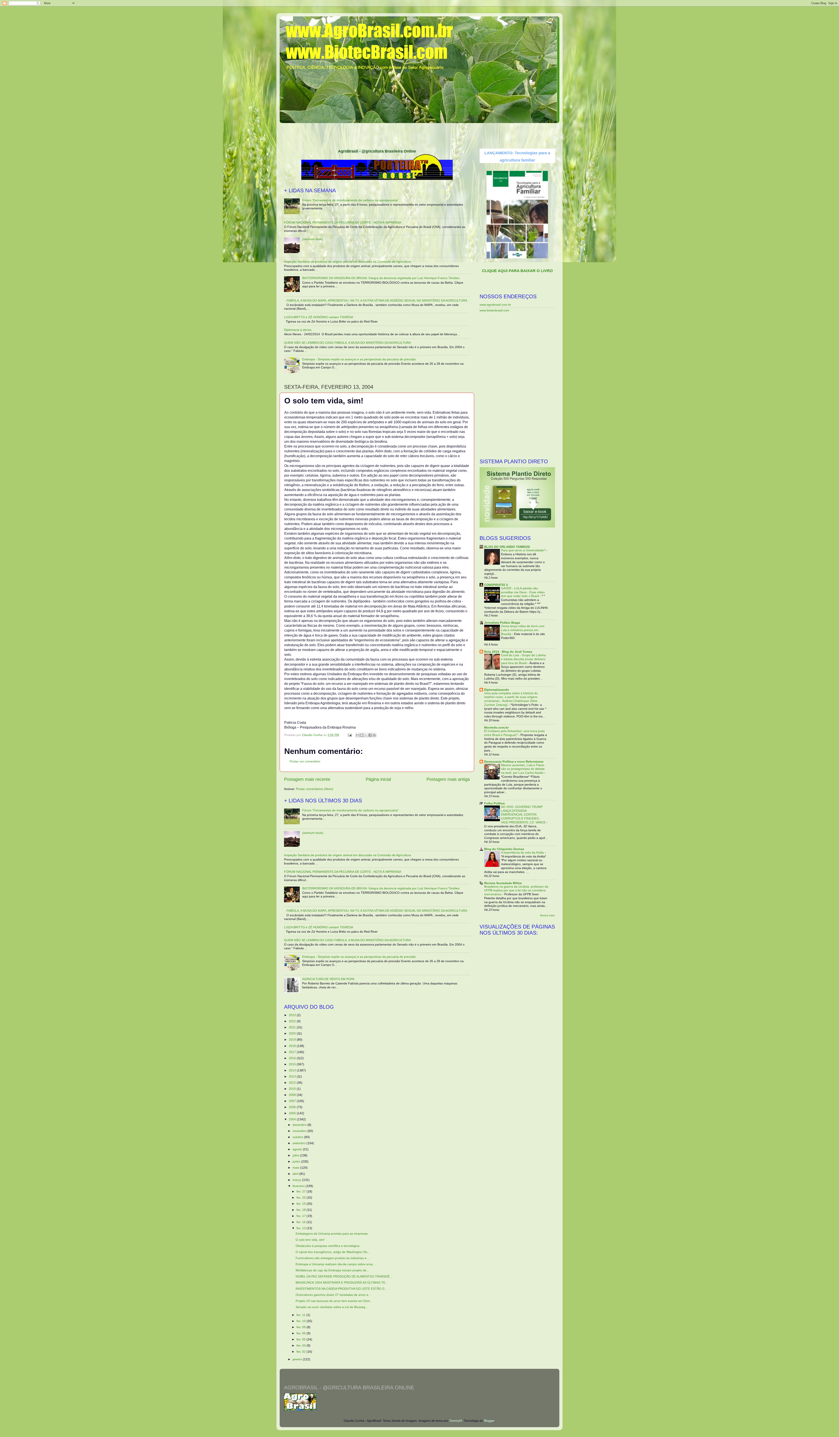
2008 (293, 1095)
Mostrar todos (547, 915)
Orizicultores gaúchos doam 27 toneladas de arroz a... (333, 1294)
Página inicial (378, 779)
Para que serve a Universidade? (523, 550)
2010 (293, 1088)
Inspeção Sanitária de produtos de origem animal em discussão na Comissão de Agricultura (347, 261)
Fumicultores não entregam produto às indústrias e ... (333, 1258)
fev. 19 (301, 1203)
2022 (293, 1021)
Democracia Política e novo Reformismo (514, 761)
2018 (293, 1046)
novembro (300, 1131)
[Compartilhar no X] (366, 735)
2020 (293, 1033)
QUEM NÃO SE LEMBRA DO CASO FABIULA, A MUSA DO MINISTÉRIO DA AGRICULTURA (347, 342)
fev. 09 (301, 1327)
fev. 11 (301, 1315)
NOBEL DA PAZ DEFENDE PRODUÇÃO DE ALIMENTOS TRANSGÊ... (344, 1276)
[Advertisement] (419, 134)
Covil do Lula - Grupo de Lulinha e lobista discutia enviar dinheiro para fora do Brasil (523, 659)
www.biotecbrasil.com (494, 310)
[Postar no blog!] (362, 735)
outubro (298, 1137)
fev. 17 (301, 1216)
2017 (293, 1052)
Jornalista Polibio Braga (502, 622)
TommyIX (455, 1420)
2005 (293, 1113)
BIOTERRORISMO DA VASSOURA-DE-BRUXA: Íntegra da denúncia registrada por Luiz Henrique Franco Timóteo (380, 278)
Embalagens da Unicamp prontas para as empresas (332, 1233)
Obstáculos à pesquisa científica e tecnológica (327, 1246)
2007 (293, 1101)
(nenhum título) (312, 239)
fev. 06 (301, 1333)
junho (297, 1161)
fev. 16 (301, 1222)
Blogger (489, 1420)
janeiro (298, 1359)
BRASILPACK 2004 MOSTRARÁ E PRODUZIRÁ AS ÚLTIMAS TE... (342, 1282)
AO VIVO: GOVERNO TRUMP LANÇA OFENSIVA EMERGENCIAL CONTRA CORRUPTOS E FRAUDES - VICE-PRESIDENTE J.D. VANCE (523, 814)
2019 (293, 1039)
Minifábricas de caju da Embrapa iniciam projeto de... (332, 1270)
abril (296, 1173)
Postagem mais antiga (448, 779)
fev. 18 (301, 1209)
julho (296, 1155)
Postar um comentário (305, 761)
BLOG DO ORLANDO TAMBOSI (507, 546)
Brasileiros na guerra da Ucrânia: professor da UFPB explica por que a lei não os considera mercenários (516, 890)
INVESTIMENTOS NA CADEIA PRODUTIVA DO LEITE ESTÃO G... (341, 1288)
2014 (293, 1070)
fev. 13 (301, 1228)
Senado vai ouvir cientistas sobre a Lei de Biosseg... (332, 1307)
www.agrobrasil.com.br (495, 304)
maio (296, 1167)
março (297, 1180)
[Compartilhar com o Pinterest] (374, 735)
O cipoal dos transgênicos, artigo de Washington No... (333, 1252)
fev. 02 (301, 1351)
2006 (293, 1107)
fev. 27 (301, 1191)
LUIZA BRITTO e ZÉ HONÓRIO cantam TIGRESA (318, 317)
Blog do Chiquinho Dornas (504, 849)
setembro (300, 1143)
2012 (293, 1082)
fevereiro (299, 1186)
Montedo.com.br (496, 727)
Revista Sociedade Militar (503, 883)
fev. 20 (301, 1197)
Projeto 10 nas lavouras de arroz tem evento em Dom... (334, 1301)
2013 (293, 1076)
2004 (293, 1119)
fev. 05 (301, 1339)
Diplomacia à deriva (297, 329)
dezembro (300, 1124)
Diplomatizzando (496, 689)
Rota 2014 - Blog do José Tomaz (508, 651)
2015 (293, 1064)
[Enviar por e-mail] (357, 735)
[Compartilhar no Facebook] (370, 735)
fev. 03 (301, 1345)
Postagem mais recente (307, 779)
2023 (293, 1015)
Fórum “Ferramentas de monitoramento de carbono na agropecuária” (350, 200)
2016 (293, 1058)
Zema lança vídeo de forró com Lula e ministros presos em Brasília (522, 630)
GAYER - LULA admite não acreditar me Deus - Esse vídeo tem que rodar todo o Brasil (523, 592)
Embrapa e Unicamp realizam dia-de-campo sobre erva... (335, 1264)
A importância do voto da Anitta (523, 852)
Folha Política (494, 803)
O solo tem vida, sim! (310, 1239)
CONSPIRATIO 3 (496, 585)
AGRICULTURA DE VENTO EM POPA (328, 979)
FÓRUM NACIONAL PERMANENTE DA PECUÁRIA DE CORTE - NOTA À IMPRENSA (342, 222)
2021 (293, 1027)
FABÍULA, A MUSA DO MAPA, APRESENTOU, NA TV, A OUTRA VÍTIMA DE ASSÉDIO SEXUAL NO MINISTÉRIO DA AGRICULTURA (376, 300)
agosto (298, 1149)
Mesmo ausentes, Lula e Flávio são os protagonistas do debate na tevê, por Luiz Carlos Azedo (523, 769)
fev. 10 (301, 1321)
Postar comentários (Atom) (314, 789)
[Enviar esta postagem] (349, 735)
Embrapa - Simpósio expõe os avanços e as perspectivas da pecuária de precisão (359, 359)
